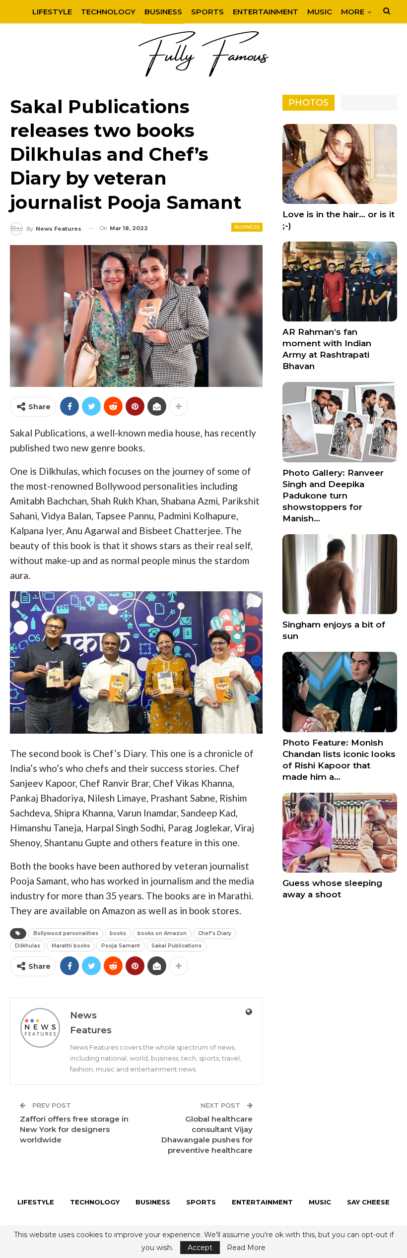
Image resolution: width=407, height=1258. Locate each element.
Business (163, 11)
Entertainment (265, 11)
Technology (108, 11)
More (352, 11)
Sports (207, 11)
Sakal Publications (176, 946)
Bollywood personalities (65, 933)
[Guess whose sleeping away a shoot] (339, 833)
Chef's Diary (214, 933)
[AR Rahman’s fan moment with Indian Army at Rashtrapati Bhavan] (339, 281)
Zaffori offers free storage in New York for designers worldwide (74, 1129)
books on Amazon (162, 933)
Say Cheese (368, 1202)
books (118, 933)
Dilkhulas (27, 946)
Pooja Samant (120, 946)
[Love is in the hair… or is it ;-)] (339, 164)
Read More (246, 1247)
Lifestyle (52, 11)
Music (319, 11)
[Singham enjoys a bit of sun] (339, 574)
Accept (200, 1247)
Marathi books (71, 946)
